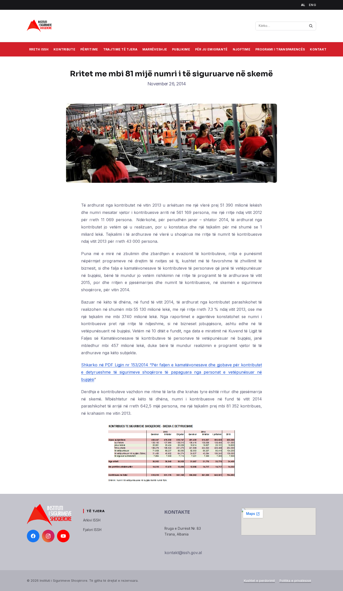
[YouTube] (63, 536)
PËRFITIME (89, 49)
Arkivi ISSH (91, 520)
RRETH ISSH (38, 49)
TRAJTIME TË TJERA (120, 49)
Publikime (181, 49)
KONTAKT (318, 49)
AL (303, 5)
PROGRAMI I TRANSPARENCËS (280, 49)
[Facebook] (33, 536)
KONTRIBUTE (64, 49)
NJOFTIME (241, 49)
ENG (312, 5)
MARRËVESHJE (154, 49)
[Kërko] (311, 26)
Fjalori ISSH (92, 530)
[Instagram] (48, 536)
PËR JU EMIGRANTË (211, 49)
